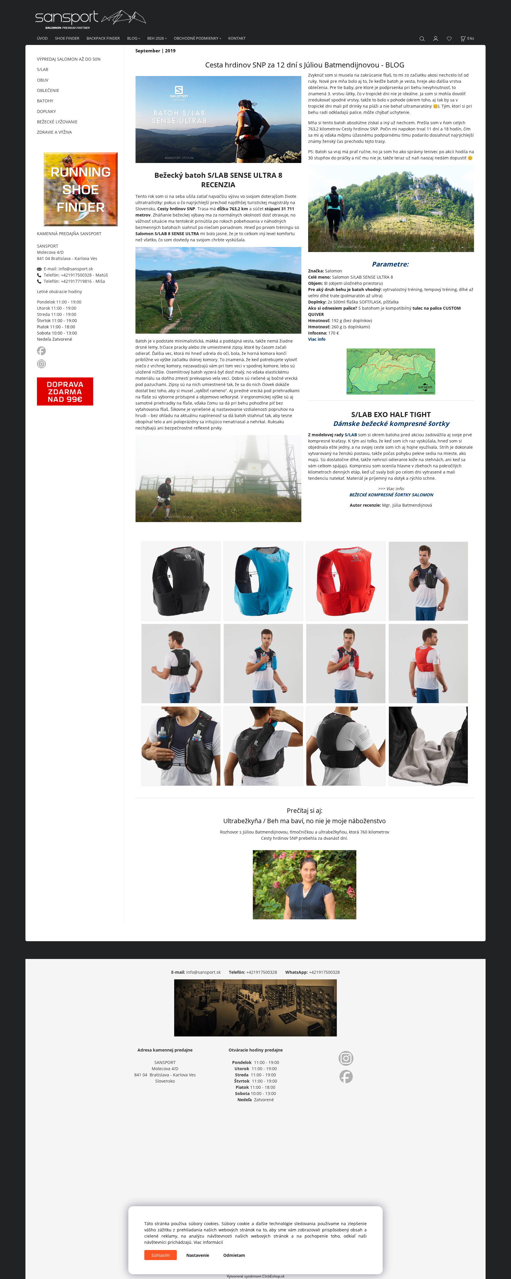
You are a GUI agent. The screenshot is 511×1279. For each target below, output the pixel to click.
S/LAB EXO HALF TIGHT (391, 414)
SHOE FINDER (67, 38)
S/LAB (42, 69)
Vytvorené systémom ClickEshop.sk (255, 1276)
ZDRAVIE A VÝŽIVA (54, 132)
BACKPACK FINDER (103, 38)
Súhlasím (160, 1255)
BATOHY (45, 101)
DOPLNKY (46, 111)
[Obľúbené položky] (449, 38)
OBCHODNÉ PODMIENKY (196, 38)
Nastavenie (197, 1255)
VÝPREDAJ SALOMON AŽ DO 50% (69, 59)
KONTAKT (236, 38)
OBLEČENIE (48, 90)
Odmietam (234, 1255)
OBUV (42, 80)
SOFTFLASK (370, 302)
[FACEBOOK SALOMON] (41, 350)
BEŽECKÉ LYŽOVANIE (57, 122)
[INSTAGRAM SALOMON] (42, 363)
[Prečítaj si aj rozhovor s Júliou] (304, 884)
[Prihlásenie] (436, 37)
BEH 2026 (155, 38)
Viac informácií (208, 1242)
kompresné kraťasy (327, 441)
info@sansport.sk (203, 972)
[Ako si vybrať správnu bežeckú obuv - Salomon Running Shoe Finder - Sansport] (81, 188)
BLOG (132, 38)
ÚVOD (42, 38)
